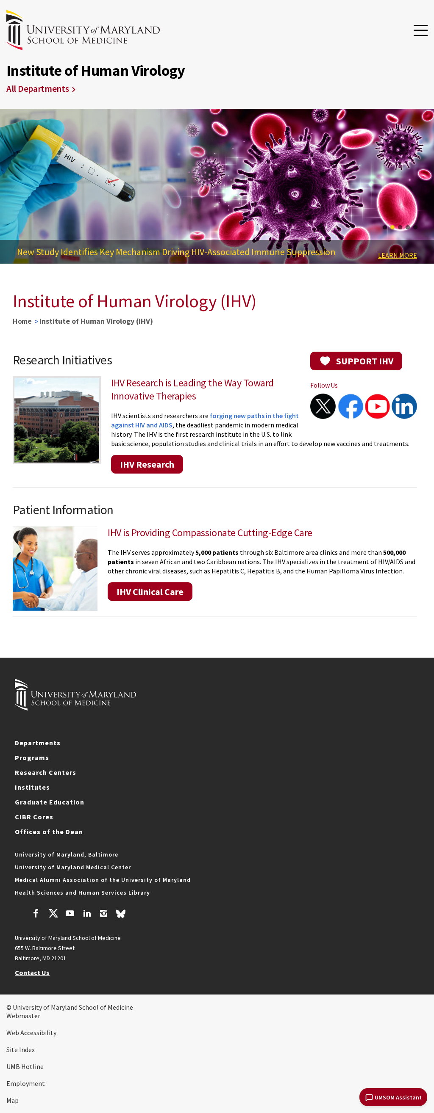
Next (421, 188)
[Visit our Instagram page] (104, 914)
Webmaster (23, 1015)
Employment (25, 1083)
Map (12, 1100)
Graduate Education (49, 802)
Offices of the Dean (49, 831)
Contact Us (32, 972)
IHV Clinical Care (150, 592)
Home (22, 321)
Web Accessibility (31, 1032)
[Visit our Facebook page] (36, 914)
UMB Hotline (25, 1066)
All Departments (37, 88)
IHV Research (147, 464)
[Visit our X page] (53, 914)
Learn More (397, 255)
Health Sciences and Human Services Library (82, 892)
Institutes (32, 787)
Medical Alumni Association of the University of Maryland (103, 880)
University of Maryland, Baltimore (66, 854)
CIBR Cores (34, 817)
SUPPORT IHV (364, 361)
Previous (12, 188)
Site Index (20, 1049)
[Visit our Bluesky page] (120, 916)
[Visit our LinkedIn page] (87, 914)
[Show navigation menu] (421, 30)
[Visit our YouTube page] (70, 914)
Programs (32, 757)
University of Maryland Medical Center (73, 867)
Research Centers (45, 772)
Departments (38, 742)
